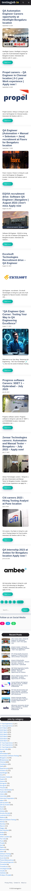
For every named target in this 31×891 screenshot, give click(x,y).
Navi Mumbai (4, 830)
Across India (4, 749)
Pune (1, 841)
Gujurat (2, 781)
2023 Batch (3, 736)
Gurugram (3, 783)
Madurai (2, 817)
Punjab (2, 843)
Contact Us (17, 882)
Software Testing (5, 854)
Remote (2, 849)
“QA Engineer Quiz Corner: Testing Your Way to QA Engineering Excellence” (14, 317)
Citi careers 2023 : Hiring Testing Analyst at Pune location (15, 500)
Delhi (1, 766)
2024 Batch (3, 739)
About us (23, 882)
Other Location (5, 837)
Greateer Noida (5, 777)
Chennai (2, 762)
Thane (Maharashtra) (6, 860)
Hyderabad (3, 792)
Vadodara (3, 873)
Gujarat (2, 779)
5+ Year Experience (6, 747)
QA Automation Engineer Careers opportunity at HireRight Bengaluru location (14, 16)
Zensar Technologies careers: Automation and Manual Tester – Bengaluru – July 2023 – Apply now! (14, 443)
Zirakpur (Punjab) (5, 875)
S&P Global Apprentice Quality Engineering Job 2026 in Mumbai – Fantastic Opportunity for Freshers (20, 670)
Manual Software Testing (8, 820)
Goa (1, 775)
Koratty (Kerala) (5, 813)
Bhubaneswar (4, 760)
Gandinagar (3, 773)
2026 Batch (3, 741)
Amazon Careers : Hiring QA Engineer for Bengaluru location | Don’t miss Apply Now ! (20, 648)
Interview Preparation (7, 798)
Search (25, 610)
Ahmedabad (4, 753)
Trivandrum (4, 866)
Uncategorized (4, 869)
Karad (2, 807)
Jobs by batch (4, 802)
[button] (23, 2)
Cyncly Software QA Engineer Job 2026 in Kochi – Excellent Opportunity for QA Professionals (19, 684)
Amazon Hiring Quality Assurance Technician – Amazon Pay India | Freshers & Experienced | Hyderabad (20, 662)
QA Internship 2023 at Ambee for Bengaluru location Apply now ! (15, 552)
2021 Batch (3, 732)
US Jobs (2, 871)
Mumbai (2, 824)
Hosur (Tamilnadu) (6, 790)
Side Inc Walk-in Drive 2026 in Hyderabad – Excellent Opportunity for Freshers (19, 677)
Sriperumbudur (5, 856)
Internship (3, 796)
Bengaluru (3, 758)
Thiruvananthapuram (7, 862)
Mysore (2, 826)
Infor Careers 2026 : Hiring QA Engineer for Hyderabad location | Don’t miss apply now (19, 641)
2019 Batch (3, 728)
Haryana (2, 788)
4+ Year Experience (6, 745)
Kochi (1, 809)
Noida (2, 832)
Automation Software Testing (9, 756)
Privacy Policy (9, 882)
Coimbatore (4, 764)
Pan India (3, 839)
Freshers (3, 770)
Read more (8, 62)
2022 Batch (3, 734)
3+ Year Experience (6, 743)
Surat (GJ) (3, 858)
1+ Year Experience (6, 724)
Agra (1, 751)
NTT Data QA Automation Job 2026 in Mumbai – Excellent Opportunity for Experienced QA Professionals (19, 692)
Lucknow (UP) (4, 815)
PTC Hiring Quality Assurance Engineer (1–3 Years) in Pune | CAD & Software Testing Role (19, 655)
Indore (2, 794)
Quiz (1, 845)
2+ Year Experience (6, 726)
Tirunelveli (3, 864)
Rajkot (2, 847)
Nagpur (2, 828)
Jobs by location (5, 805)
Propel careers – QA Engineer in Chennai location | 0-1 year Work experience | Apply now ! (14, 78)
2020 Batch (3, 730)
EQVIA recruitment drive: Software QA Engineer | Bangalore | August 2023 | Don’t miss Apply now (15, 199)
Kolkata (2, 811)
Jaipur (2, 800)
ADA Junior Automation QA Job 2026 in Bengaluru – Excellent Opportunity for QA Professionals (20, 707)
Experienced (4, 768)
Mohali (2, 822)
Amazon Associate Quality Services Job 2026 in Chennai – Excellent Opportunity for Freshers (19, 700)
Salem (2, 851)
